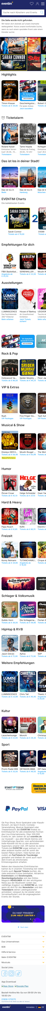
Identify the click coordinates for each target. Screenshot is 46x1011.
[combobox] (20, 12)
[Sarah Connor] (13, 62)
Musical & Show (13, 425)
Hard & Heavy (12, 502)
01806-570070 (9, 999)
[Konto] (37, 4)
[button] (23, 927)
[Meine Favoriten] (31, 3)
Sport (6, 744)
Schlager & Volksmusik (18, 596)
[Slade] (34, 62)
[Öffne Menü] (42, 4)
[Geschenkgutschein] (18, 341)
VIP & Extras (10, 387)
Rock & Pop (10, 353)
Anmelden (30, 1007)
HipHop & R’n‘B (12, 629)
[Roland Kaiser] (13, 45)
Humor (6, 469)
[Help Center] (23, 914)
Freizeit (7, 536)
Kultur (6, 711)
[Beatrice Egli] (34, 45)
